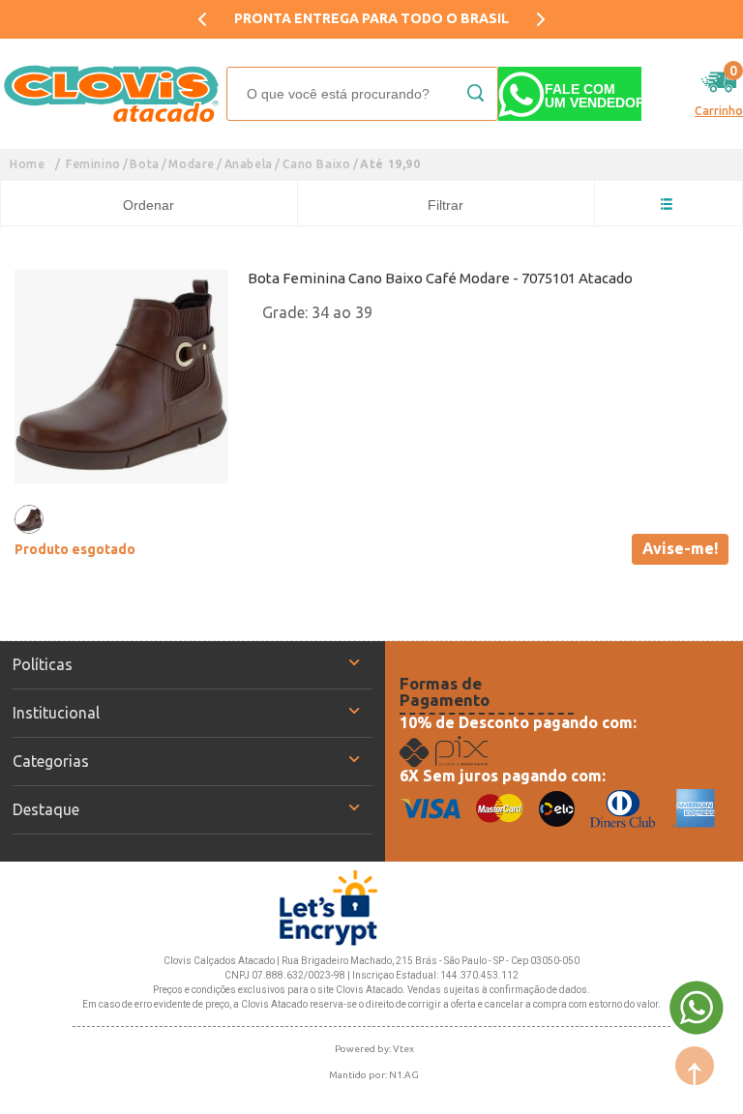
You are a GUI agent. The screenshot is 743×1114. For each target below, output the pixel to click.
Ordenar (148, 205)
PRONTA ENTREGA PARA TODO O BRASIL (371, 18)
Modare (191, 164)
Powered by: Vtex (374, 1048)
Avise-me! (680, 548)
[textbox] (362, 94)
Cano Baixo (316, 164)
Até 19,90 (390, 164)
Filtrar (445, 205)
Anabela (248, 164)
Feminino (93, 164)
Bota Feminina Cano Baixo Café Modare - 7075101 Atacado (440, 278)
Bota (144, 164)
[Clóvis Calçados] (113, 94)
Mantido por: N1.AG (374, 1075)
